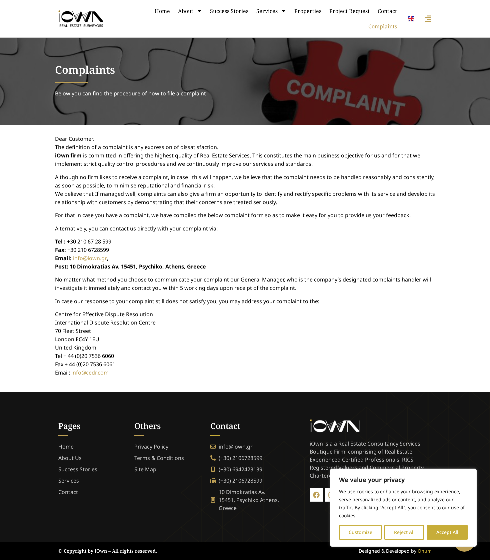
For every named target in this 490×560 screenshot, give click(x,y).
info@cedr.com (90, 372)
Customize (360, 532)
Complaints (382, 26)
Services (267, 11)
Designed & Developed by (395, 551)
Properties (307, 11)
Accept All (447, 532)
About (185, 11)
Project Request (349, 11)
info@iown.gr (90, 258)
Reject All (404, 532)
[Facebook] (316, 495)
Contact (387, 11)
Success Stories (229, 11)
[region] (403, 508)
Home (162, 11)
